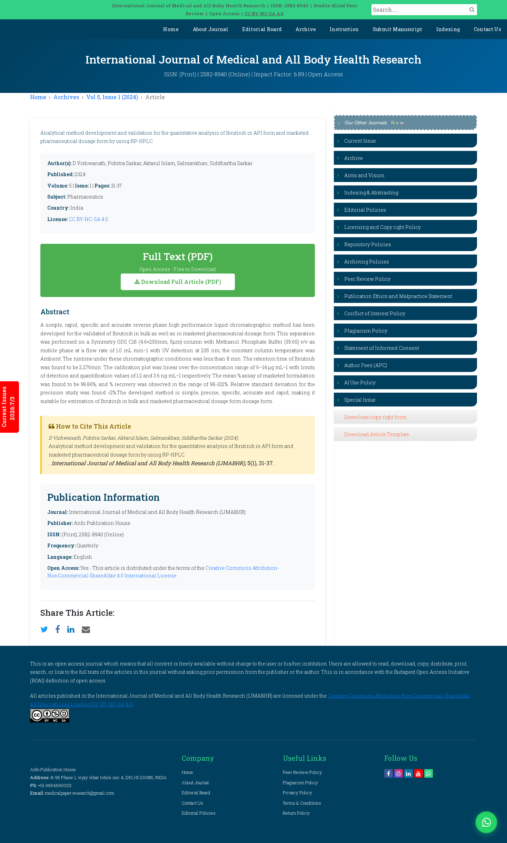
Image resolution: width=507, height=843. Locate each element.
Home (171, 29)
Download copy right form (375, 417)
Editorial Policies (365, 210)
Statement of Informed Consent (381, 348)
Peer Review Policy (367, 279)
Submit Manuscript (398, 29)
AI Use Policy (360, 382)
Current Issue (360, 140)
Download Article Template (376, 434)
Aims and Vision (364, 175)
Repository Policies (367, 244)
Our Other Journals (374, 122)
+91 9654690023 (54, 785)
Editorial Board (262, 29)
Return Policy (296, 813)
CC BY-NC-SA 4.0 (264, 13)
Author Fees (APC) (365, 365)
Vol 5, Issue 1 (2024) (112, 96)
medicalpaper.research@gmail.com (79, 793)
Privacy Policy (297, 792)
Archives (66, 96)
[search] (472, 9)
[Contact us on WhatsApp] (486, 822)
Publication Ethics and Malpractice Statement (398, 296)
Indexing (448, 29)
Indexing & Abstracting (371, 192)
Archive (306, 29)
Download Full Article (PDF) (180, 281)
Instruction (344, 29)
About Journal (211, 29)
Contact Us (487, 29)
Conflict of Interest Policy (374, 313)
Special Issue (360, 399)
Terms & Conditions (302, 803)
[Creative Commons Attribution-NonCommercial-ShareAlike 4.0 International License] (49, 714)
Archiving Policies (366, 261)
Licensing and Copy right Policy (382, 227)
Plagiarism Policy (365, 330)
